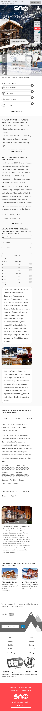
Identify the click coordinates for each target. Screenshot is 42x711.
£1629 (18, 270)
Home (3, 13)
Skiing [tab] (16, 522)
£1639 (18, 276)
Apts (12, 496)
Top (3, 77)
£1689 (18, 279)
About (31, 637)
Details (21, 77)
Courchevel (5, 15)
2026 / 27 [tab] (17, 255)
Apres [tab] (27, 522)
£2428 (18, 282)
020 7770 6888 (18, 687)
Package (14, 77)
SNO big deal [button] (35, 2)
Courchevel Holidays (9, 491)
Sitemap (31, 653)
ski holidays (30, 604)
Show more (15, 151)
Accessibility (31, 649)
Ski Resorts (21, 13)
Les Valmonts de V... (28, 582)
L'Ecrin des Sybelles (8, 582)
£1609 (18, 264)
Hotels (4, 496)
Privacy (31, 645)
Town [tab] (6, 522)
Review (7, 77)
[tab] (4, 418)
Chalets (24, 491)
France (30, 13)
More (26, 77)
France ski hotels (17, 606)
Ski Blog (10, 645)
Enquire (21, 705)
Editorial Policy (10, 653)
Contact (10, 641)
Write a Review (18, 68)
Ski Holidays (12, 13)
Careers (31, 641)
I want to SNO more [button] (7, 3)
